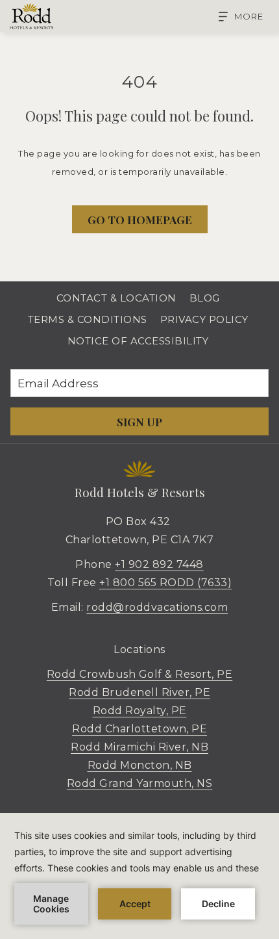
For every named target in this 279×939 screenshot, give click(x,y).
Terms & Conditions (87, 319)
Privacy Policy (204, 319)
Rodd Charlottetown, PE (139, 729)
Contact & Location (116, 298)
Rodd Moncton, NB (140, 765)
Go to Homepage (140, 219)
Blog (204, 298)
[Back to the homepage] (31, 16)
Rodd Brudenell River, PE (139, 692)
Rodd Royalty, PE (140, 710)
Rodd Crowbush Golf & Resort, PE (140, 674)
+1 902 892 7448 (159, 564)
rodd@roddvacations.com (157, 607)
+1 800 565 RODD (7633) (165, 582)
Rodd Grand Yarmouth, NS (140, 783)
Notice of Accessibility (138, 341)
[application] (139, 876)
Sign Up (139, 422)
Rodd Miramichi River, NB (139, 747)
